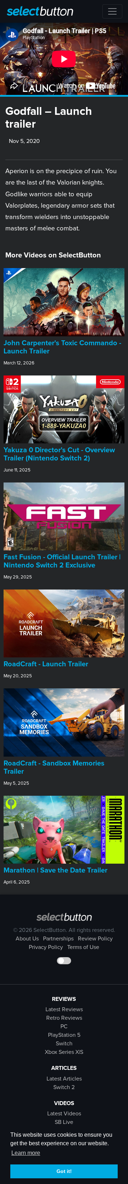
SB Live (64, 1122)
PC (64, 1026)
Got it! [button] (64, 1171)
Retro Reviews (64, 1018)
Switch (64, 1043)
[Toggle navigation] (112, 11)
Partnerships (58, 939)
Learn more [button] (25, 1153)
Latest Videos (64, 1113)
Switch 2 (64, 1087)
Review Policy (95, 939)
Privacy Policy (46, 947)
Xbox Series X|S (64, 1052)
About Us (27, 939)
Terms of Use (83, 947)
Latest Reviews (64, 1009)
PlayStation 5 (64, 1035)
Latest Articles (64, 1079)
